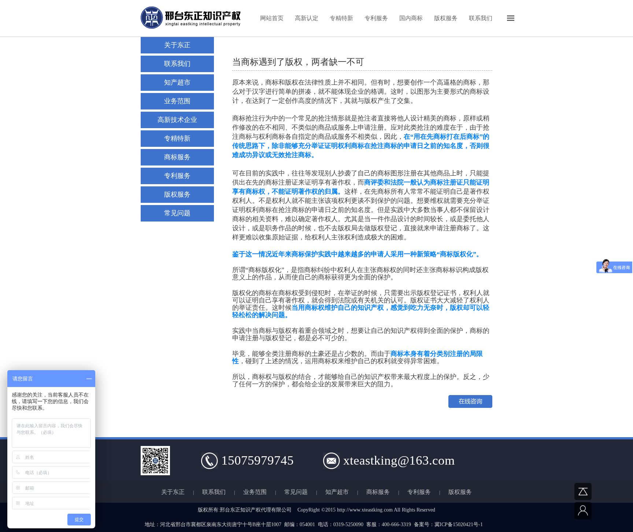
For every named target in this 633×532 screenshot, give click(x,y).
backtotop (600, 491)
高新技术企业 (177, 119)
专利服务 (376, 18)
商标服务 (177, 157)
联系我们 (480, 18)
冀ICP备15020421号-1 (458, 524)
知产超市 (177, 82)
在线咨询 (470, 401)
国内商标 (411, 18)
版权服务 (446, 18)
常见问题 (177, 213)
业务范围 (255, 492)
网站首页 (272, 18)
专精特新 (341, 18)
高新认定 (306, 18)
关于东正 (177, 45)
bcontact (600, 510)
